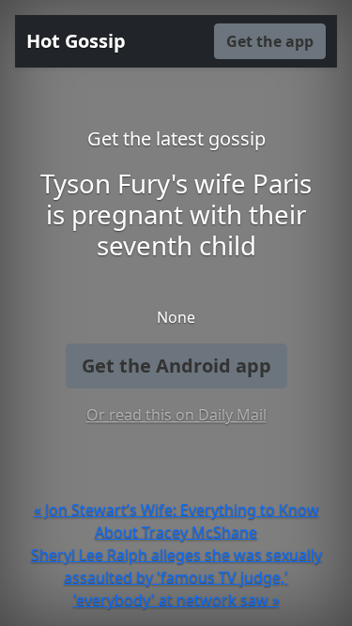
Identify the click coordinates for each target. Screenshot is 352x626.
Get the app (270, 41)
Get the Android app (176, 365)
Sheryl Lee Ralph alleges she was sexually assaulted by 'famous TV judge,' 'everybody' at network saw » (176, 577)
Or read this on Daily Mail (176, 415)
